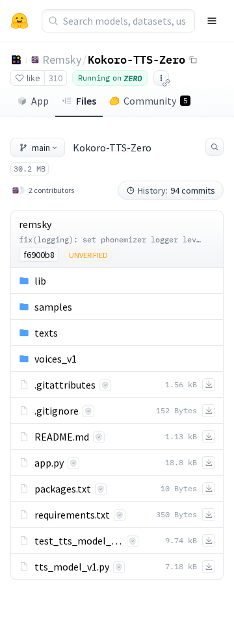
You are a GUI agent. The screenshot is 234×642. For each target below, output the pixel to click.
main (41, 147)
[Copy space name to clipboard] (193, 60)
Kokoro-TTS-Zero (136, 59)
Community (155, 100)
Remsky (61, 59)
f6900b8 (39, 255)
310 (55, 78)
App (40, 100)
